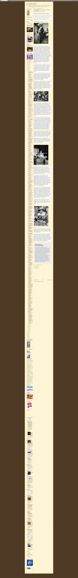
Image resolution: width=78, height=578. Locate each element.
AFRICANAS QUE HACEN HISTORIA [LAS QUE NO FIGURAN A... (30, 134)
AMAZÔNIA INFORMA (30, 504)
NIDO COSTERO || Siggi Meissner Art (30, 299)
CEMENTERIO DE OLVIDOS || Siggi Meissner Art (30, 274)
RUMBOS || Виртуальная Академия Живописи (30, 161)
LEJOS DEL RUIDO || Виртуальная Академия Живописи (30, 153)
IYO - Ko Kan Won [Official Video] (30, 121)
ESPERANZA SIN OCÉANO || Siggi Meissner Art (30, 306)
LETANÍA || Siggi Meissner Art (29, 307)
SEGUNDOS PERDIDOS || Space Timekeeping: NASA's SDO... (30, 95)
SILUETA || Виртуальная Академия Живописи (30, 181)
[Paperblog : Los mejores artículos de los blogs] (29, 419)
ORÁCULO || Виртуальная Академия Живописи (30, 174)
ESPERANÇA (32, 522)
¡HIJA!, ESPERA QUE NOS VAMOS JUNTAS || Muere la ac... (30, 195)
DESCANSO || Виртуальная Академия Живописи (30, 149)
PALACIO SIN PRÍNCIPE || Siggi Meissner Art (30, 286)
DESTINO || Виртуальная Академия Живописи (30, 162)
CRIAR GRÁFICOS (32, 491)
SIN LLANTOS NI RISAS (32, 498)
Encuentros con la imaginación (29, 485)
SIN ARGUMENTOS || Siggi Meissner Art (30, 289)
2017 (28, 69)
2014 (28, 333)
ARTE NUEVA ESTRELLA (29, 261)
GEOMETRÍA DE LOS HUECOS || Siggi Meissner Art (30, 293)
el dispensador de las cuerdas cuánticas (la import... (30, 75)
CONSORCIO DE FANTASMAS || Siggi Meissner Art (30, 283)
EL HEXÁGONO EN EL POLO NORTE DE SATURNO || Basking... (30, 206)
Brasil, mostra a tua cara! (30, 529)
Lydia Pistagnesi (29, 534)
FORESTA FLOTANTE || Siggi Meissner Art (30, 302)
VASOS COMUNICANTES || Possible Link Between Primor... (30, 248)
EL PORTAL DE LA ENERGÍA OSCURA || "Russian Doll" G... (30, 241)
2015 (28, 332)
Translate (31, 23)
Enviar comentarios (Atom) (40, 281)
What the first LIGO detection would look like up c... (30, 246)
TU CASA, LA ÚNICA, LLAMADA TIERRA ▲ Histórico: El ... (30, 263)
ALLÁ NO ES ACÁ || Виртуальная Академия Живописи (30, 318)
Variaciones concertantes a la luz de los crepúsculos (32, 536)
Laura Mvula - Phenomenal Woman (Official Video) (30, 123)
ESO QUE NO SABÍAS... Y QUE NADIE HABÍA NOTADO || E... (30, 204)
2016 (28, 70)
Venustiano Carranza (44, 57)
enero (28, 331)
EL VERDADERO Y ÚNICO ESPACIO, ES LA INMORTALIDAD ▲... (30, 252)
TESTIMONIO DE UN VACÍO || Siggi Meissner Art (30, 281)
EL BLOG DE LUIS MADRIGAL (30, 458)
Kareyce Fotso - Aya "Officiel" (30, 120)
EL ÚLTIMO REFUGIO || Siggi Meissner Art (30, 308)
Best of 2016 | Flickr (30, 90)
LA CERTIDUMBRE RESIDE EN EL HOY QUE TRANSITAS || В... (30, 231)
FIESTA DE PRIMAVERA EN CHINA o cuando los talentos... (30, 73)
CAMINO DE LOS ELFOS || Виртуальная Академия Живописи (30, 320)
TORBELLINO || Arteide (30, 101)
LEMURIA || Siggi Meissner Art (29, 267)
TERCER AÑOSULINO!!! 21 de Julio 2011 (32, 545)
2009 (28, 337)
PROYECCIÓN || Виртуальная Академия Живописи (30, 312)
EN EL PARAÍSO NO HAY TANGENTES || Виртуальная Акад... (30, 224)
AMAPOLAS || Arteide (30, 104)
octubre (29, 324)
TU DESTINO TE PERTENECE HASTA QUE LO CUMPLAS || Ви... (30, 221)
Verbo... (28, 551)
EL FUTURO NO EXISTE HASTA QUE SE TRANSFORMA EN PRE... (30, 234)
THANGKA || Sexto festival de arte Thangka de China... (30, 184)
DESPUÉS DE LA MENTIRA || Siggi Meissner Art (30, 291)
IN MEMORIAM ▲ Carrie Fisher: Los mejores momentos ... (30, 260)
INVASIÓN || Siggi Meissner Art (29, 304)
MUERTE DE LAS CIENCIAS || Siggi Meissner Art (30, 288)
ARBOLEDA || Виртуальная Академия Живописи (30, 322)
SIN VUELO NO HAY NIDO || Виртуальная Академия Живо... (30, 316)
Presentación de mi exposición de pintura (29, 519)
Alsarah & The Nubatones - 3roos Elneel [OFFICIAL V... (30, 112)
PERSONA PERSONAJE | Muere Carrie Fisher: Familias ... (30, 258)
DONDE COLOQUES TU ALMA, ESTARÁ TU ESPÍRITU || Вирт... (30, 239)
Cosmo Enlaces (29, 556)
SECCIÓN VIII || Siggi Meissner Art (30, 270)
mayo (28, 328)
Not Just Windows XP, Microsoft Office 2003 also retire (30, 513)
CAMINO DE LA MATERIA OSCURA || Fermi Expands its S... (30, 250)
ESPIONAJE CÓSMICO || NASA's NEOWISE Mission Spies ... (30, 143)
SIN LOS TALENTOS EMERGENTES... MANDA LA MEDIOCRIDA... (30, 84)
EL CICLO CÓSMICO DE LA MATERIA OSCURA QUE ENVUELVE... (30, 243)
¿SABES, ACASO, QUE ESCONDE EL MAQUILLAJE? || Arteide (30, 106)
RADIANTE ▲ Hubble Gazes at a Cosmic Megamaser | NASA (30, 141)
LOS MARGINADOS (30, 421)
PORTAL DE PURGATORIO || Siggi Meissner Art (30, 272)
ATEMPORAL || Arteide (30, 103)
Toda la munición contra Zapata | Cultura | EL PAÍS (39, 11)
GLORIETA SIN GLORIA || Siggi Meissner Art (30, 285)
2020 (28, 67)
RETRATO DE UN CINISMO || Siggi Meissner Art (30, 279)
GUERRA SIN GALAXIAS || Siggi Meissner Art (30, 301)
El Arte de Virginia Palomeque (29, 471)
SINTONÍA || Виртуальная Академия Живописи (30, 172)
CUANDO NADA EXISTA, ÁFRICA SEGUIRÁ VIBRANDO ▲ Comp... (30, 126)
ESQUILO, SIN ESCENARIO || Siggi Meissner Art (30, 297)
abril (28, 329)
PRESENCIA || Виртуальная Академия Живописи (30, 180)
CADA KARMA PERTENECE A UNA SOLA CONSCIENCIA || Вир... (30, 219)
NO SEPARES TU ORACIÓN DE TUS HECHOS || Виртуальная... (30, 216)
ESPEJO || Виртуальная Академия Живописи (30, 168)
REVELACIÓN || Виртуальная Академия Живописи (30, 176)
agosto (28, 326)
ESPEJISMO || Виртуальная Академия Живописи (30, 157)
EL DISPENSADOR (32, 4)
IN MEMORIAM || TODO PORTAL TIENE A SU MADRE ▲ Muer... (30, 139)
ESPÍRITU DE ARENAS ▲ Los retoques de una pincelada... (30, 110)
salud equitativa (30, 358)
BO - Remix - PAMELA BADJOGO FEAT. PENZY (30, 116)
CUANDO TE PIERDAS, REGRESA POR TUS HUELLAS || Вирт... (30, 211)
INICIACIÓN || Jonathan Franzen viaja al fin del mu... (30, 89)
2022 (28, 65)
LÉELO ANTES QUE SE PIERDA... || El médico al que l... (30, 199)
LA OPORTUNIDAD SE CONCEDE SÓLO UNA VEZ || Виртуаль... (30, 228)
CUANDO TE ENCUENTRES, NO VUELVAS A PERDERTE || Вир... (30, 213)
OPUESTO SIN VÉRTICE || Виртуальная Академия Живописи (30, 155)
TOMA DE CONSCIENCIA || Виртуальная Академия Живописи (30, 314)
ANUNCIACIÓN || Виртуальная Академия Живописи (30, 166)
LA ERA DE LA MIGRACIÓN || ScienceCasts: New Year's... (30, 92)
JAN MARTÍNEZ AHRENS (36, 21)
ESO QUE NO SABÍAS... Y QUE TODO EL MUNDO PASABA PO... (30, 201)
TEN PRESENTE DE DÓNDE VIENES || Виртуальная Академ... (30, 209)
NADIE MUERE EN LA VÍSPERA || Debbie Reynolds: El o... (30, 193)
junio (28, 327)
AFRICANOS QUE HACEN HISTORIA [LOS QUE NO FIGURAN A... (30, 131)
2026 (28, 62)
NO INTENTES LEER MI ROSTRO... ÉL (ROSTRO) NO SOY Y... (30, 81)
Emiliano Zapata (42, 46)
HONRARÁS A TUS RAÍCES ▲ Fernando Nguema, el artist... (30, 129)
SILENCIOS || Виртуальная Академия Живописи (30, 164)
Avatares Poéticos (29, 518)
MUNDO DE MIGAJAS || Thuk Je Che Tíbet (30, 310)
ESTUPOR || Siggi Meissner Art (29, 275)
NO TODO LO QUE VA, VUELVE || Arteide (30, 96)
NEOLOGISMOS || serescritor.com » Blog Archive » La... (30, 197)
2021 (28, 66)
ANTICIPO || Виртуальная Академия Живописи (30, 178)
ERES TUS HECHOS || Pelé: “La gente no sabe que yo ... (30, 191)
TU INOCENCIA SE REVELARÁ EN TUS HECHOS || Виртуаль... (30, 236)
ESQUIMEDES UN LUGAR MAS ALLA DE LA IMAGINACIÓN (30, 496)
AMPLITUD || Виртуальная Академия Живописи (30, 147)
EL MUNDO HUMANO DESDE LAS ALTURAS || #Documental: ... (30, 187)
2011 (28, 335)
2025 (28, 63)
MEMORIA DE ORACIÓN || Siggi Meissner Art (30, 295)
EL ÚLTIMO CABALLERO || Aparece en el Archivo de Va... (30, 77)
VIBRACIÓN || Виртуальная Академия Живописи (30, 170)
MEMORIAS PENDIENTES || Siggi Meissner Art (30, 277)
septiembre (29, 325)
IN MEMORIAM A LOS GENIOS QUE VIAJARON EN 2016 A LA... (30, 136)
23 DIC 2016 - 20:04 (45, 21)
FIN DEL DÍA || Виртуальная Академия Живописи (30, 145)
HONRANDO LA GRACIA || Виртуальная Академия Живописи (30, 151)
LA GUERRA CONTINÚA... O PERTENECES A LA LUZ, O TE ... (30, 255)
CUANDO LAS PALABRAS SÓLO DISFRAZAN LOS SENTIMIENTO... (30, 87)
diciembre (29, 71)
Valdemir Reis (29, 489)
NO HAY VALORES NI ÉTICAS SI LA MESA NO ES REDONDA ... (30, 79)
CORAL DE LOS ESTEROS (29, 512)
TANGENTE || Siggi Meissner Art (30, 268)
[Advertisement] (40, 274)
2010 (28, 336)
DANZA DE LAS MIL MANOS (30, 182)
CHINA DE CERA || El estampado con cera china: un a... (30, 189)
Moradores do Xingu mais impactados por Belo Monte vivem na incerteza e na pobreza (30, 506)
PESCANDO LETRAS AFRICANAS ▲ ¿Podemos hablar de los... (30, 265)
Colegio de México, (44, 70)
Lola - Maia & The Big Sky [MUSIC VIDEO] (30, 119)
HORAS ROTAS (29, 431)
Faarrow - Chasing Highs (30, 113)
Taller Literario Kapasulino (29, 543)
